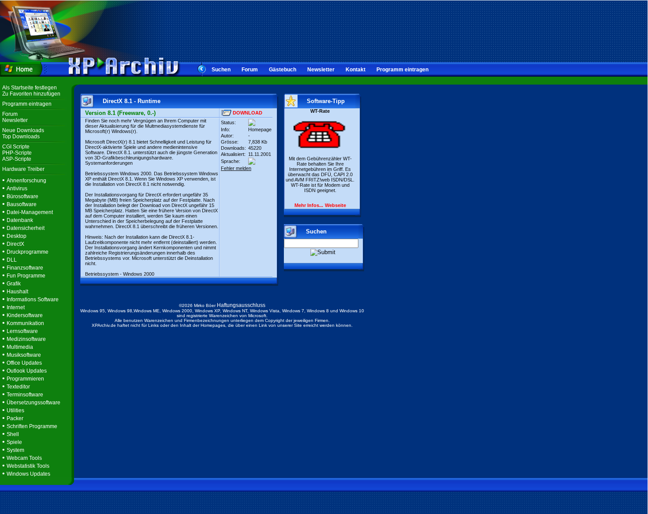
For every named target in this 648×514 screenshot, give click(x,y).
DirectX (15, 244)
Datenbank (20, 220)
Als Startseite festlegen (29, 88)
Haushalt (17, 291)
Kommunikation (25, 323)
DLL (12, 260)
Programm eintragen (402, 70)
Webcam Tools (24, 458)
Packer (15, 418)
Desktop (16, 236)
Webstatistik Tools (28, 466)
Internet (16, 307)
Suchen (221, 70)
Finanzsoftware (25, 268)
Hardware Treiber (23, 169)
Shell (13, 434)
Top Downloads (21, 136)
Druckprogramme (27, 252)
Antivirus (17, 188)
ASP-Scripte (16, 159)
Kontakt (355, 70)
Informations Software (33, 299)
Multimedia (20, 347)
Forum (250, 70)
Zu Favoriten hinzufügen (31, 94)
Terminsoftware (25, 395)
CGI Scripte (16, 147)
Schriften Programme (32, 426)
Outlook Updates (27, 371)
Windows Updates (28, 474)
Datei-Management (30, 212)
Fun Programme (26, 276)
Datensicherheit (26, 228)
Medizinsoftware (26, 339)
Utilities (15, 410)
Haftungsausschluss (241, 305)
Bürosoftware (22, 196)
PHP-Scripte (17, 153)
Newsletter (321, 70)
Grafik (14, 284)
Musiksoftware (24, 355)
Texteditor (18, 387)
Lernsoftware (22, 331)
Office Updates (24, 363)
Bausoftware (22, 204)
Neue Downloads (23, 130)
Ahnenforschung (26, 180)
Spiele (14, 442)
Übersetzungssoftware (33, 402)
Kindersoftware (25, 315)
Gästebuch (282, 70)
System (15, 450)
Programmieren (25, 379)
